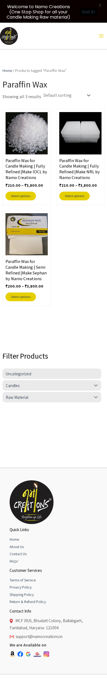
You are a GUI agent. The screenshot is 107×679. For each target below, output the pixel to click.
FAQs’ (14, 561)
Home (7, 70)
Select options (20, 196)
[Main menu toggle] (101, 36)
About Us (17, 546)
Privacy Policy (21, 587)
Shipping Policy (22, 594)
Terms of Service (23, 580)
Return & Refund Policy (28, 601)
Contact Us (18, 553)
